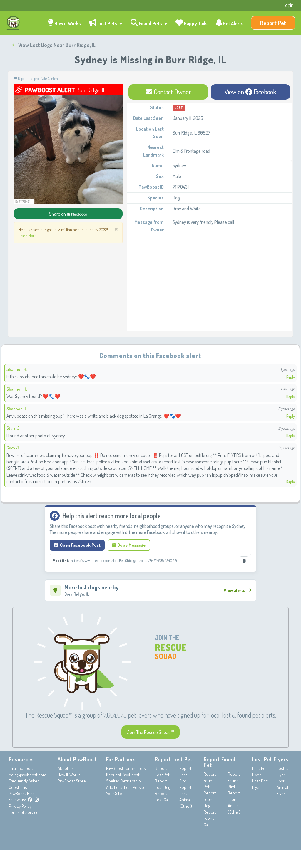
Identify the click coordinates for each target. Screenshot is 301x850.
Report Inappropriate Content (38, 78)
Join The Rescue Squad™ (150, 732)
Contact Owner (171, 92)
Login (288, 5)
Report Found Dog (210, 799)
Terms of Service (24, 812)
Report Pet (273, 23)
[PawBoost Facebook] (30, 799)
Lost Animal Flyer (282, 787)
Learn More (27, 235)
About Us (66, 768)
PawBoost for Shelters (126, 768)
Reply (290, 376)
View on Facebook (250, 92)
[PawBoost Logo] (13, 23)
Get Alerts (232, 23)
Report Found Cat (210, 818)
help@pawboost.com (27, 774)
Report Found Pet (210, 780)
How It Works (69, 774)
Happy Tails (195, 23)
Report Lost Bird (185, 774)
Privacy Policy (20, 806)
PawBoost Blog (21, 793)
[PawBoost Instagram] (37, 799)
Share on (58, 214)
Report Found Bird (234, 780)
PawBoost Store (72, 781)
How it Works (67, 23)
